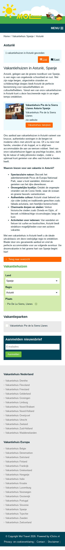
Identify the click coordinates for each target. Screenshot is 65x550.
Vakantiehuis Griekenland (18, 470)
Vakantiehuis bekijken (39, 125)
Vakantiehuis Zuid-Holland (18, 428)
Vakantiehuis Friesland (17, 389)
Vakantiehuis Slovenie (17, 505)
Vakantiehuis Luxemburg (18, 487)
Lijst (44, 59)
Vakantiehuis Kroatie (16, 483)
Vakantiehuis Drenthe (16, 380)
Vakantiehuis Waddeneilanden (21, 432)
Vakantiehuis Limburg (16, 402)
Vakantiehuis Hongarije (17, 474)
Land (8, 275)
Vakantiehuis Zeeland (16, 424)
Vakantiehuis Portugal (16, 500)
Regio (8, 287)
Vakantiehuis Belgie (15, 448)
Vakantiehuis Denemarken (19, 453)
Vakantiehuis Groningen (17, 398)
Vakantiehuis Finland (16, 461)
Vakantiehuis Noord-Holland (19, 411)
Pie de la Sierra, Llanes (22, 304)
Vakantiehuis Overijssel (17, 415)
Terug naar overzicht (19, 259)
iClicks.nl (55, 536)
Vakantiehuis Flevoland (17, 385)
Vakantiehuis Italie (15, 479)
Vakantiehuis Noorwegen (18, 492)
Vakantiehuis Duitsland (17, 457)
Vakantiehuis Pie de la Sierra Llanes (29, 325)
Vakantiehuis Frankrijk (17, 466)
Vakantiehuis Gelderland (18, 393)
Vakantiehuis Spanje (23, 36)
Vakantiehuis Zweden (16, 518)
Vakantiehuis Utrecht (16, 419)
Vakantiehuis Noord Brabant (19, 406)
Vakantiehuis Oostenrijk (17, 496)
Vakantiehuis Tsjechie (16, 513)
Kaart (56, 59)
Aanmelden (13, 354)
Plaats (8, 299)
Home (7, 36)
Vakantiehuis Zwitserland (18, 522)
